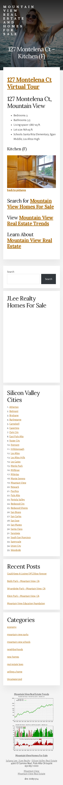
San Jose (15, 520)
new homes (13, 657)
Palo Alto (15, 495)
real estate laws (15, 664)
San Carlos (16, 516)
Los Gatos (16, 461)
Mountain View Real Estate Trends (30, 221)
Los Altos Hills (18, 457)
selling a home (14, 671)
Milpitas (15, 474)
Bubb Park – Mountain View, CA (23, 581)
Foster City (14, 440)
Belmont (13, 411)
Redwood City (18, 504)
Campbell (14, 424)
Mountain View (18, 482)
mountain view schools (18, 642)
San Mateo (16, 525)
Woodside (16, 550)
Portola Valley (18, 499)
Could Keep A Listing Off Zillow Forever (27, 573)
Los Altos (15, 453)
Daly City (14, 432)
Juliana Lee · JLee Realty (18, 760)
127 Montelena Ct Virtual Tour (29, 83)
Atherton (14, 407)
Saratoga (15, 533)
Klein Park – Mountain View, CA (23, 596)
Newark (15, 487)
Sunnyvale (16, 541)
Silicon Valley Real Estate (44, 760)
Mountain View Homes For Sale (30, 204)
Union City (16, 546)
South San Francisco (21, 537)
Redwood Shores (19, 508)
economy (11, 627)
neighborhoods (15, 649)
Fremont (15, 445)
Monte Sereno (18, 478)
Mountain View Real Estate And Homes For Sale (19, 20)
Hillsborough (17, 449)
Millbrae (15, 470)
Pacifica (15, 491)
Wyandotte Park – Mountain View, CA (26, 588)
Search (10, 272)
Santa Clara (16, 529)
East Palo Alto (16, 436)
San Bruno (16, 512)
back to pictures (16, 190)
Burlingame (15, 419)
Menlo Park (17, 466)
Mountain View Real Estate (29, 243)
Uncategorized (14, 679)
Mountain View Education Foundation (26, 603)
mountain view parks (17, 634)
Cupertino (14, 428)
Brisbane (14, 415)
